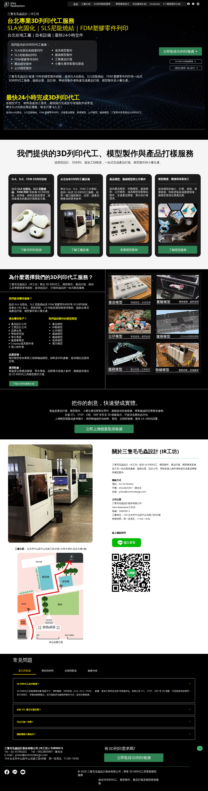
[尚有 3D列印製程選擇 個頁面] (111, 4)
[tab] (24, 671)
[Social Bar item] (188, 4)
